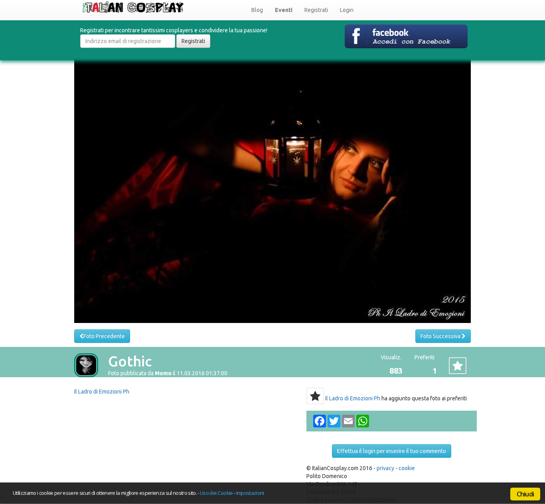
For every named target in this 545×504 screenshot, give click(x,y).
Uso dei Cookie (216, 492)
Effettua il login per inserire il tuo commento (391, 451)
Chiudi (525, 494)
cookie (407, 468)
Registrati (316, 10)
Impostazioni (250, 492)
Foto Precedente (104, 336)
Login (346, 10)
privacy (385, 468)
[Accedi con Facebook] (406, 36)
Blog (257, 10)
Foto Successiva (441, 336)
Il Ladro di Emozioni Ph (101, 391)
